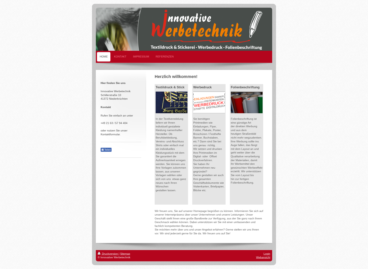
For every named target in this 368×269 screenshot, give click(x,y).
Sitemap (125, 253)
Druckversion (110, 253)
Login (267, 253)
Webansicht (263, 257)
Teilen (107, 149)
